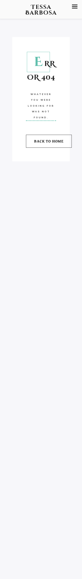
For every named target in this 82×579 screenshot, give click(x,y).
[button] (74, 6)
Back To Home (49, 141)
